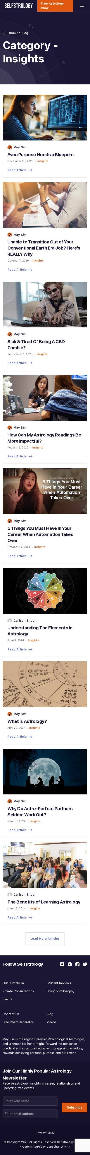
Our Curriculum (13, 983)
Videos (51, 1022)
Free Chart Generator (18, 1022)
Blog (50, 1014)
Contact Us (11, 1014)
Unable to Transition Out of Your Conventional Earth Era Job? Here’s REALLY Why (43, 248)
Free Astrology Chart (52, 6)
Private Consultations (18, 991)
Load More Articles (45, 938)
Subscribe (75, 1107)
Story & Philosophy (60, 991)
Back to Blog (18, 33)
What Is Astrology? (27, 721)
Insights (42, 161)
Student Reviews (59, 983)
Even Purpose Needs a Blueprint (40, 154)
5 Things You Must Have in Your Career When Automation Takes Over (40, 534)
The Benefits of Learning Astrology (43, 902)
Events (7, 999)
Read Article (17, 170)
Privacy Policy (45, 1132)
